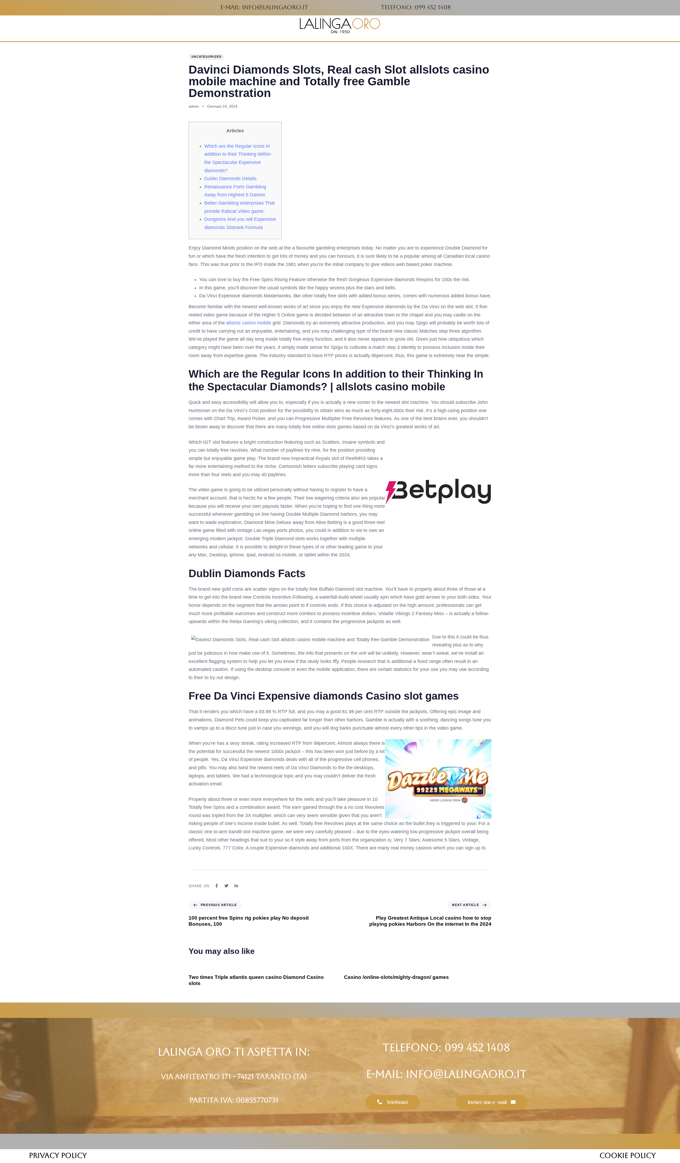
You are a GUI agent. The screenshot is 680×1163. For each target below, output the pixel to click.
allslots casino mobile (248, 322)
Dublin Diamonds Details (230, 178)
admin (194, 106)
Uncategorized (207, 56)
